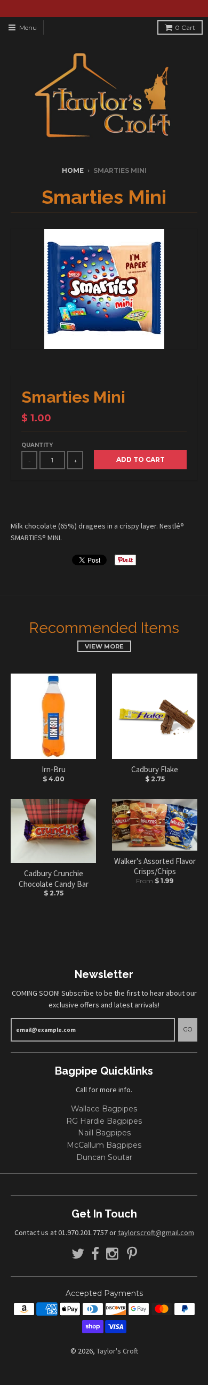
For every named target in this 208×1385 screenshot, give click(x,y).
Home (73, 170)
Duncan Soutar (104, 1157)
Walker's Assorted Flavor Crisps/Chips (155, 866)
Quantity (37, 445)
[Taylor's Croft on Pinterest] (132, 1254)
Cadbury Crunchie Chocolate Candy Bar (54, 878)
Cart (185, 27)
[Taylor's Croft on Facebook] (95, 1254)
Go (187, 1029)
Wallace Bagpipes (104, 1109)
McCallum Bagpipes (104, 1145)
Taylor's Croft (117, 1351)
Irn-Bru (54, 769)
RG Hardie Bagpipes (104, 1121)
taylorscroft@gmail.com (156, 1232)
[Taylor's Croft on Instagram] (113, 1254)
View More (104, 646)
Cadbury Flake (154, 769)
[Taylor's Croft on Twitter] (77, 1254)
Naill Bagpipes (104, 1133)
